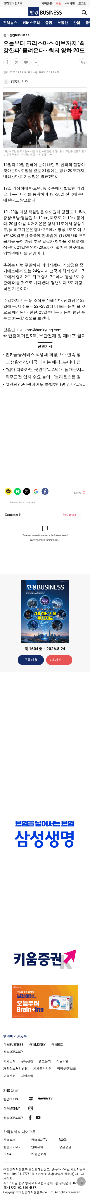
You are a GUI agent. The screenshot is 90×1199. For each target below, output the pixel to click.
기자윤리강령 (42, 1068)
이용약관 (62, 1061)
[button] (82, 3)
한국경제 (9, 1139)
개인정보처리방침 (15, 1068)
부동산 (62, 23)
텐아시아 (37, 1147)
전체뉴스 (10, 23)
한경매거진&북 (12, 3)
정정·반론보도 (66, 1068)
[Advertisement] (45, 743)
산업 (76, 23)
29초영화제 (39, 1154)
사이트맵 (27, 1075)
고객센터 (9, 1075)
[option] (45, 834)
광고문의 (45, 1061)
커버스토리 (31, 23)
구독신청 (30, 660)
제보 (59, 3)
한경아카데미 (12, 1147)
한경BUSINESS (19, 35)
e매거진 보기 (59, 660)
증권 (48, 23)
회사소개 (9, 1061)
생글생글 (65, 1147)
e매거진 (70, 3)
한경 (13, 1044)
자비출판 (47, 3)
